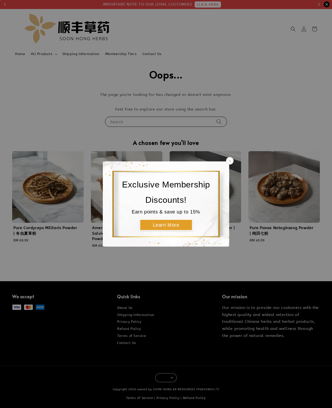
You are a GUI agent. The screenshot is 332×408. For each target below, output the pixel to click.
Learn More (166, 225)
